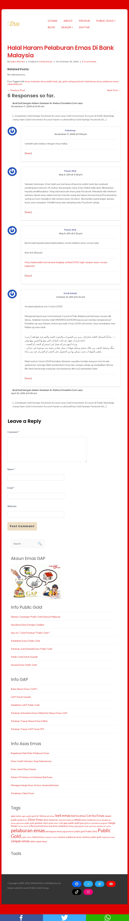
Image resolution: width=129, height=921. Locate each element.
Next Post (114, 90)
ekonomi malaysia (66, 820)
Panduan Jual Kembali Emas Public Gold (31, 648)
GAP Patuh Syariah (21, 696)
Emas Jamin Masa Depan (23, 769)
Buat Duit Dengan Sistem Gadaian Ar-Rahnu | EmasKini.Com (45, 103)
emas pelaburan (103, 820)
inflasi (32, 826)
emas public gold (26, 823)
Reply (28, 153)
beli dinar (51, 816)
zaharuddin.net (14, 84)
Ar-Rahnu (41, 816)
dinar (25, 820)
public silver (26, 837)
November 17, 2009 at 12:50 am (27, 106)
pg (63, 831)
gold (82, 823)
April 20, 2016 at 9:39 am (24, 393)
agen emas (16, 816)
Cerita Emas (45, 61)
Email (10, 487)
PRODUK (84, 21)
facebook (21, 917)
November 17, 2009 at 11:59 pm (71, 134)
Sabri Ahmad (17, 61)
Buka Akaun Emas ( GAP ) (24, 688)
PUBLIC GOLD (105, 21)
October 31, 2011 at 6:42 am (70, 297)
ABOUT (68, 21)
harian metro (23, 826)
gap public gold (71, 823)
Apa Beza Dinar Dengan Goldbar (27, 624)
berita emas (78, 816)
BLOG (51, 27)
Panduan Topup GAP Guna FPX (27, 729)
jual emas (53, 826)
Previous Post (16, 90)
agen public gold (29, 816)
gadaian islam (41, 823)
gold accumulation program (96, 823)
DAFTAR (84, 27)
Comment (13, 431)
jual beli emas (42, 826)
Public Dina (91, 831)
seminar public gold (91, 837)
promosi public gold (75, 831)
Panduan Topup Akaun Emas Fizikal (29, 721)
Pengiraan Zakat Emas (22, 793)
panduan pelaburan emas (100, 826)
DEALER (67, 27)
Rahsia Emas (38, 837)
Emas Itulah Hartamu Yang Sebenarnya (31, 761)
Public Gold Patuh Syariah (24, 656)
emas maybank (32, 81)
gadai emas (53, 823)
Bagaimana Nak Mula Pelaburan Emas (30, 753)
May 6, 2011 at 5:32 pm (70, 233)
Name (11, 469)
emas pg (15, 823)
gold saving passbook (73, 81)
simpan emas (20, 841)
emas (77, 819)
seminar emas (51, 837)
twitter (64, 917)
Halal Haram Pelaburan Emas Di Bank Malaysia (60, 51)
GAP (61, 823)
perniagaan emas (53, 831)
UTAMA (52, 21)
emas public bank (49, 81)
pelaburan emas (110, 81)
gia (60, 81)
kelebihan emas (66, 826)
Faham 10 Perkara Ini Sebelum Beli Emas (32, 777)
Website (11, 506)
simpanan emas (108, 837)
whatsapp (107, 917)
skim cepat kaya (38, 841)
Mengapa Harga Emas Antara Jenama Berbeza (35, 785)
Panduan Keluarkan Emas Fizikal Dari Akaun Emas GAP (39, 713)
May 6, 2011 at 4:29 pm (70, 174)
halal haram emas (93, 81)
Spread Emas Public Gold (24, 664)
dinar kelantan (50, 820)
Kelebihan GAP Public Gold (25, 704)
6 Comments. (89, 61)
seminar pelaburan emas (70, 837)
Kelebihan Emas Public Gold (25, 640)
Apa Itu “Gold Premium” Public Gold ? (30, 632)
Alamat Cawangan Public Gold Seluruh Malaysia (35, 616)
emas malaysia (88, 820)
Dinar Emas (35, 819)
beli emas (63, 815)
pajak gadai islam (81, 826)
